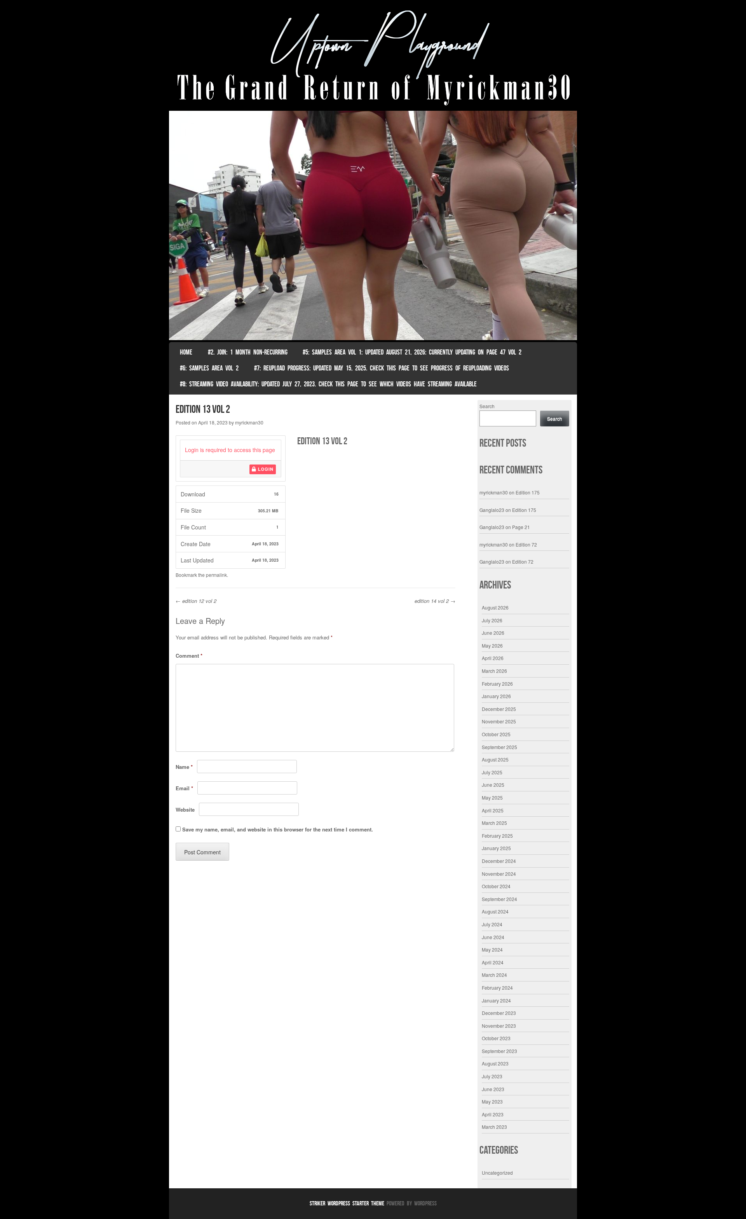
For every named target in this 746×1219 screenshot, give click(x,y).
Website (185, 809)
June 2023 (493, 1089)
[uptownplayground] (373, 57)
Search (487, 406)
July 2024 (492, 924)
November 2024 (499, 873)
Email (184, 788)
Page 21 (521, 527)
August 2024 (495, 911)
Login (265, 469)
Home (186, 352)
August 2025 (495, 759)
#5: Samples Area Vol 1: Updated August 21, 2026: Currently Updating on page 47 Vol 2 (412, 352)
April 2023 (493, 1114)
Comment (189, 655)
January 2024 (496, 1000)
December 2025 (499, 709)
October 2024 (496, 886)
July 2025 (492, 772)
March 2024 (494, 974)
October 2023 (496, 1038)
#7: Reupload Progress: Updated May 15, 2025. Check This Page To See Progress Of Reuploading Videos (381, 368)
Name (184, 766)
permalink (216, 574)
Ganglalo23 (491, 509)
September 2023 (499, 1051)
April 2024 (493, 962)
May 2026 (492, 645)
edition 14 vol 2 (435, 600)
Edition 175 (528, 492)
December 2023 (499, 1012)
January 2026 (496, 696)
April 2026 (493, 658)
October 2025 (496, 734)
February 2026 (497, 683)
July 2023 (492, 1076)
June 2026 (493, 632)
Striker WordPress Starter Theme (347, 1203)
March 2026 (494, 670)
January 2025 (496, 848)
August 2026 (495, 607)
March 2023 (494, 1126)
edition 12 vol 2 (196, 600)
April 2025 (493, 810)
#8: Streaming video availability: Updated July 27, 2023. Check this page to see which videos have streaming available (328, 384)
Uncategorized (497, 1172)
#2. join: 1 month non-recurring (248, 352)
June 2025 (493, 784)
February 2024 (497, 987)
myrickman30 (249, 422)
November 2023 (499, 1025)
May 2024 (492, 949)
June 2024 (493, 937)
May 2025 (492, 797)
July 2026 (492, 620)
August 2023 (495, 1063)
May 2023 (492, 1101)
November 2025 (499, 721)
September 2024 (499, 899)
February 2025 (497, 835)
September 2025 (499, 747)
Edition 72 (526, 544)
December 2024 (499, 860)
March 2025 (494, 822)
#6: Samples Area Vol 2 (209, 368)
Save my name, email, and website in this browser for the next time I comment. (277, 829)
